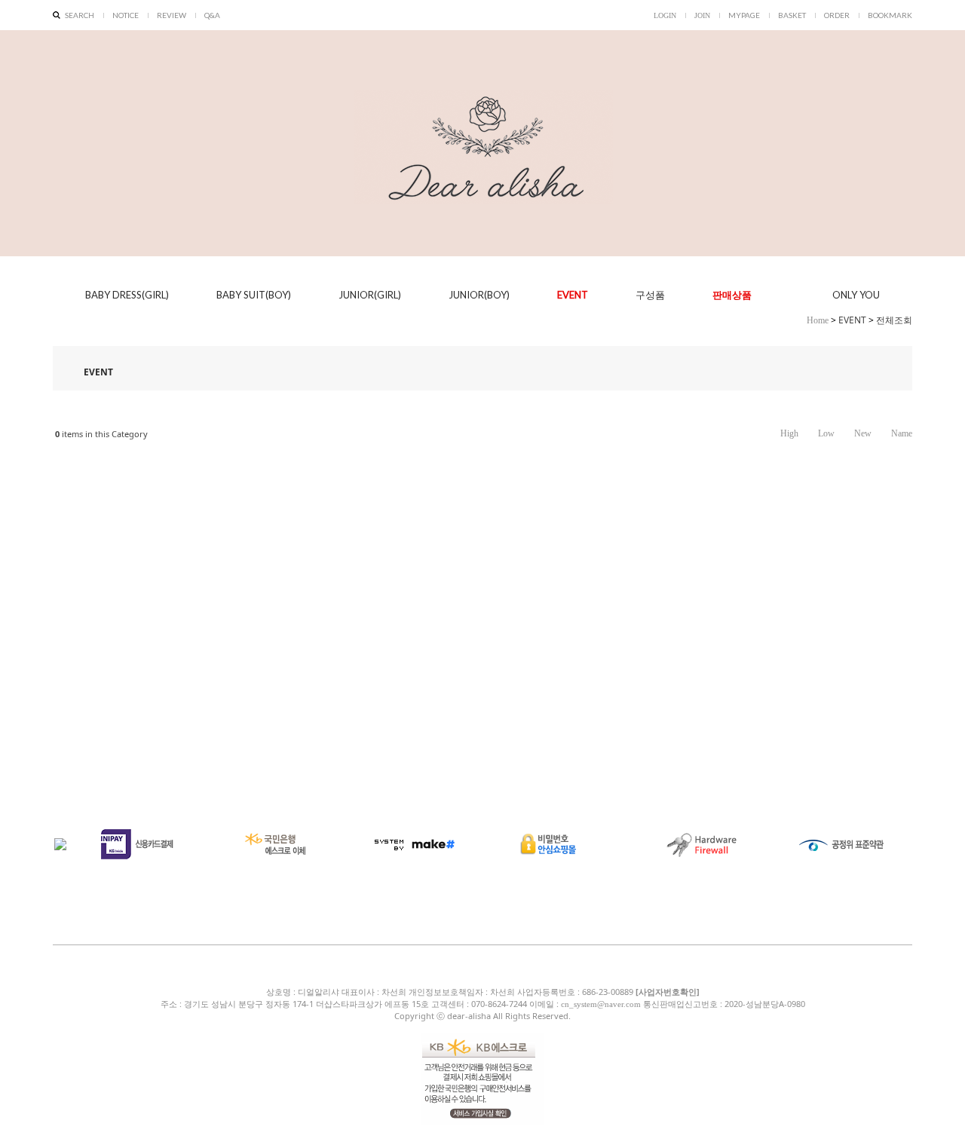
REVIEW (171, 15)
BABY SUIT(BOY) (253, 295)
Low (826, 433)
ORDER (837, 15)
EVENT (572, 295)
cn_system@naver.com (601, 1004)
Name (901, 433)
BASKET (792, 15)
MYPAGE (744, 15)
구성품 (650, 295)
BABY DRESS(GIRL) (127, 295)
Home (818, 320)
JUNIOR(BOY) (479, 295)
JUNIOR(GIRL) (370, 295)
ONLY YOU (856, 295)
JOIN (702, 15)
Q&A (212, 15)
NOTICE (125, 15)
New (863, 433)
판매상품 (732, 295)
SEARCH (79, 15)
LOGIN (665, 15)
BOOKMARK (890, 15)
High (789, 433)
